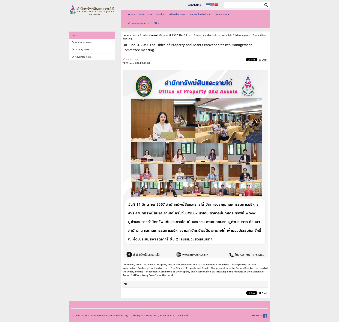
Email (264, 59)
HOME (131, 14)
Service (160, 14)
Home (126, 35)
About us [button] (144, 14)
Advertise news (82, 57)
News (74, 35)
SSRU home (194, 5)
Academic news (83, 42)
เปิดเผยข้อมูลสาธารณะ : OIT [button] (143, 23)
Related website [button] (199, 14)
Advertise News (177, 14)
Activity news (81, 49)
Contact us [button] (221, 14)
